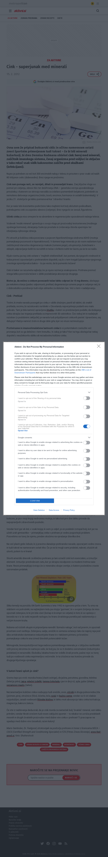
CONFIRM (35, 501)
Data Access (54, 510)
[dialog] (54, 428)
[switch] (86, 398)
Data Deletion (39, 510)
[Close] (99, 347)
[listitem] (54, 392)
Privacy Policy (69, 510)
